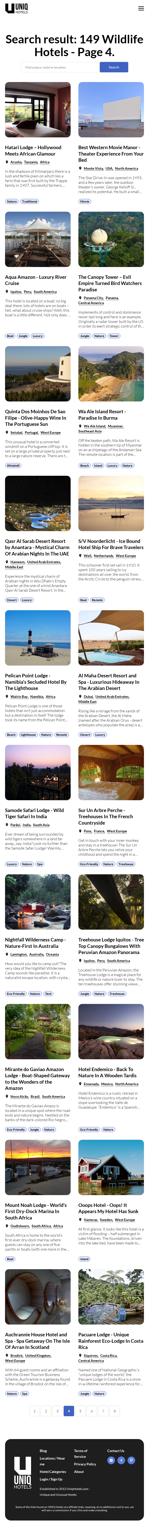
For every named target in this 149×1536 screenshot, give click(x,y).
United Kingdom (37, 1355)
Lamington (18, 954)
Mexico (107, 1084)
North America (126, 168)
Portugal (31, 432)
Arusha (16, 162)
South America (45, 291)
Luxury (38, 336)
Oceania (52, 954)
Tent (48, 993)
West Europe (51, 432)
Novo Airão (19, 1096)
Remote (97, 600)
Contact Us (115, 1451)
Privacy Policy (85, 1464)
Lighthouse (28, 734)
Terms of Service (80, 1454)
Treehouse (126, 864)
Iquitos (15, 291)
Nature (12, 201)
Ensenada (91, 1084)
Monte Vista (93, 168)
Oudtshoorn (19, 1226)
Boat (10, 336)
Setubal (16, 432)
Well (87, 556)
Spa (39, 864)
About (79, 1471)
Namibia (36, 696)
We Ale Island (94, 426)
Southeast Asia (89, 431)
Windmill (13, 465)
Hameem (17, 562)
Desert (12, 600)
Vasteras (90, 1220)
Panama (112, 298)
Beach (84, 465)
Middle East (14, 567)
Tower (114, 336)
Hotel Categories (53, 1471)
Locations (47, 1458)
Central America (91, 303)
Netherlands (103, 556)
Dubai (88, 696)
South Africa (41, 1226)
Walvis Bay (19, 696)
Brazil (35, 1096)
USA (109, 168)
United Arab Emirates (43, 562)
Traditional (29, 201)
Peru (27, 291)
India (26, 825)
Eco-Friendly (89, 864)
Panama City (93, 298)
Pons (87, 831)
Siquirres (91, 1355)
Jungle (23, 336)
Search (114, 67)
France (99, 831)
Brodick (16, 1355)
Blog (43, 1451)
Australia (36, 954)
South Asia (41, 825)
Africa (44, 162)
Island (98, 465)
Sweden (106, 1220)
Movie (84, 201)
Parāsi (15, 825)
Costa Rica (108, 1355)
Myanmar (115, 426)
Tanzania (30, 162)
